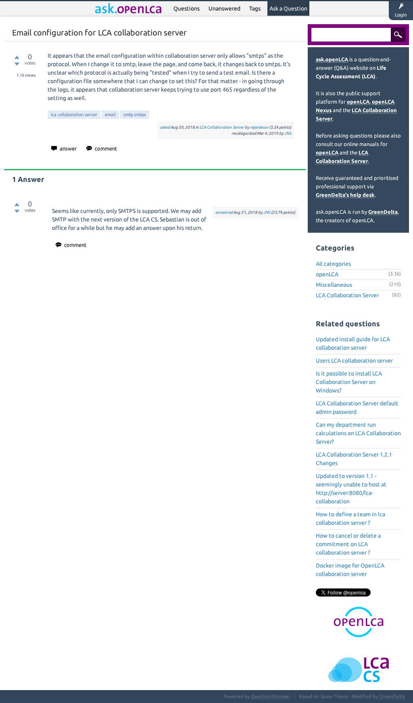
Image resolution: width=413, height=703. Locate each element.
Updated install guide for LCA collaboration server (353, 343)
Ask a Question (288, 8)
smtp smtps (134, 114)
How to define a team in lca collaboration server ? (350, 518)
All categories (333, 264)
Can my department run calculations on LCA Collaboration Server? (358, 433)
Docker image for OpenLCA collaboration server (350, 569)
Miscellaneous (334, 285)
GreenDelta (383, 212)
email (110, 114)
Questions (186, 8)
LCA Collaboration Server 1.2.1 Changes (354, 458)
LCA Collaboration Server (222, 127)
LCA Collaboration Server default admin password (357, 407)
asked (165, 127)
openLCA (358, 101)
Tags (255, 8)
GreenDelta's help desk (345, 195)
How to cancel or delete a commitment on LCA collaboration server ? (348, 544)
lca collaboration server (74, 114)
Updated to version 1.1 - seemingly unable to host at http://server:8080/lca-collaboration (351, 489)
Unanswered (224, 8)
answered (223, 212)
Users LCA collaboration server (354, 360)
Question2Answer (270, 696)
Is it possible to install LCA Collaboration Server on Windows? (349, 382)
